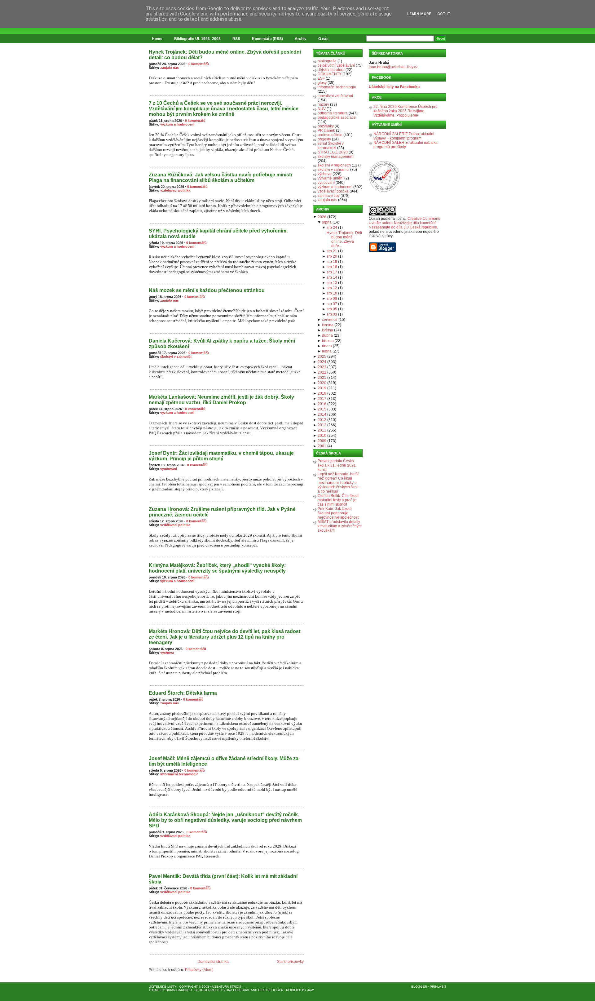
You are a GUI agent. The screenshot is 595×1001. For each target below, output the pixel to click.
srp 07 (332, 304)
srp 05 (332, 309)
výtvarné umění (330, 178)
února (327, 346)
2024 (322, 362)
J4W (310, 990)
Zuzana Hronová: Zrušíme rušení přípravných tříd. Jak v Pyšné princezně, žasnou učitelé (222, 512)
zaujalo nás (169, 67)
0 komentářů (198, 64)
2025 (322, 356)
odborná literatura (333, 113)
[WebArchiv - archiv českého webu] (384, 190)
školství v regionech (334, 165)
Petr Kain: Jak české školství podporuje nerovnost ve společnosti (338, 513)
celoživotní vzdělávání (336, 65)
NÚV (322, 109)
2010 (322, 435)
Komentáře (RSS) (267, 39)
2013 (322, 420)
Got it (444, 14)
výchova (167, 652)
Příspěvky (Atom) (199, 970)
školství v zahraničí (176, 356)
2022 (322, 372)
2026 (322, 217)
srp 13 (332, 283)
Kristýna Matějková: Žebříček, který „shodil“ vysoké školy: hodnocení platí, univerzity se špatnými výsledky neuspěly (217, 568)
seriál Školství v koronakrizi (331, 145)
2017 (322, 398)
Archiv (300, 39)
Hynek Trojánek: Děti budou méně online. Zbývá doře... (344, 239)
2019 (322, 388)
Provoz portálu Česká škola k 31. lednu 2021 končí (337, 465)
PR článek (326, 130)
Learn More (419, 14)
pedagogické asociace (337, 117)
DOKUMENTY (330, 74)
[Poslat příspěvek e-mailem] (149, 92)
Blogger (419, 986)
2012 (322, 425)
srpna (327, 222)
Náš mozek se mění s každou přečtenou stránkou (207, 290)
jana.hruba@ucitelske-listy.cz (393, 67)
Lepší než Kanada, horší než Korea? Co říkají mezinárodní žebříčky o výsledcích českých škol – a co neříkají (339, 483)
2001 (322, 446)
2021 (322, 377)
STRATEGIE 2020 (333, 152)
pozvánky (326, 126)
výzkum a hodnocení (177, 124)
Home (157, 39)
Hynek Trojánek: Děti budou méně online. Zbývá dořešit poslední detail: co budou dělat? (225, 54)
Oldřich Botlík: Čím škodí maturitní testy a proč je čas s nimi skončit (338, 500)
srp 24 (332, 227)
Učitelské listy (162, 986)
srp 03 (332, 314)
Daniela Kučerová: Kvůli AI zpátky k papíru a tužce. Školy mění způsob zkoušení (222, 343)
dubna (327, 335)
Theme (154, 990)
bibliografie (327, 61)
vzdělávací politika (175, 190)
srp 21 (332, 251)
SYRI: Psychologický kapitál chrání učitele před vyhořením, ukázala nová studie (218, 233)
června (327, 325)
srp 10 (332, 293)
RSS (236, 39)
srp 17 (332, 272)
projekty (324, 139)
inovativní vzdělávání (335, 96)
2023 (322, 367)
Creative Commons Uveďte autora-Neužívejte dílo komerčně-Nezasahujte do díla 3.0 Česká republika (404, 222)
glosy (322, 83)
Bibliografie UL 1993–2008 (197, 39)
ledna (327, 351)
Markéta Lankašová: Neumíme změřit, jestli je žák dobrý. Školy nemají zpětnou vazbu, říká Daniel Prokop (221, 399)
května (327, 330)
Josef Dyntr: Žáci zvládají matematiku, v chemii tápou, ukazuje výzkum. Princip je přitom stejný (221, 455)
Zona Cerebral (237, 990)
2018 (322, 393)
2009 (322, 441)
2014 (322, 414)
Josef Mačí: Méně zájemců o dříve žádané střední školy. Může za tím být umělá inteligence (223, 761)
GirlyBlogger (270, 990)
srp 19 (332, 261)
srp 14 (332, 277)
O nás (323, 39)
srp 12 (332, 288)
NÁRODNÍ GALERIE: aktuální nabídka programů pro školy (405, 144)
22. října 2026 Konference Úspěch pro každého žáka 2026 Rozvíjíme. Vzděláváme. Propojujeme (405, 110)
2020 (322, 383)
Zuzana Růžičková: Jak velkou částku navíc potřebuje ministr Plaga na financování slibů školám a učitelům (221, 177)
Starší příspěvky (290, 961)
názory (323, 104)
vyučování (168, 469)
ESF (321, 78)
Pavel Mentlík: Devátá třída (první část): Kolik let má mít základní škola (223, 879)
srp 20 (332, 256)
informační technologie (179, 774)
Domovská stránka (213, 961)
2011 (322, 430)
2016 (322, 404)
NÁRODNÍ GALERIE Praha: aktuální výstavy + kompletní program (403, 136)
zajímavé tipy (329, 195)
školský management (335, 156)
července (329, 319)
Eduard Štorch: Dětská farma (183, 693)
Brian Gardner (179, 990)
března (328, 341)
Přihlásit (438, 986)
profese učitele (330, 135)
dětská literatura (331, 70)
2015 (322, 409)
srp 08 (332, 298)
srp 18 (332, 267)
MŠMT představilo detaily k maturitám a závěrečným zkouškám (340, 526)
